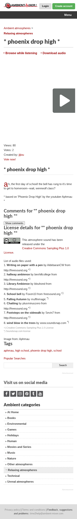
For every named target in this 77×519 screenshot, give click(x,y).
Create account (63, 6)
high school (22, 350)
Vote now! (10, 159)
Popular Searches (15, 358)
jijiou (21, 154)
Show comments (14, 223)
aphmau (9, 350)
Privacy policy (12, 509)
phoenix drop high (41, 350)
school (57, 350)
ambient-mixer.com (22, 5)
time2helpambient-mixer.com (46, 513)
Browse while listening (21, 53)
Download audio (54, 53)
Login (45, 6)
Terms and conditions (33, 509)
